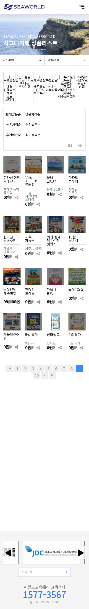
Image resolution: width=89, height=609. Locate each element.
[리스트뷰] (70, 145)
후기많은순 (13, 135)
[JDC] (49, 553)
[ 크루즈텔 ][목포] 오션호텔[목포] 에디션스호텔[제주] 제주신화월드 (67, 86)
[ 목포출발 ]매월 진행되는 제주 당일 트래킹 (10, 88)
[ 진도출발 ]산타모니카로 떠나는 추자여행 (25, 82)
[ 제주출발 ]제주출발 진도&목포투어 (40, 85)
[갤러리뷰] (80, 145)
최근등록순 (33, 135)
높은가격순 (13, 124)
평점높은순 (33, 124)
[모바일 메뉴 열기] (82, 7)
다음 (44, 375)
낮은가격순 (32, 114)
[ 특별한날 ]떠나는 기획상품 (52, 83)
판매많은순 (13, 114)
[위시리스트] (10, 197)
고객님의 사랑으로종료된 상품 (82, 82)
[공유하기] (16, 197)
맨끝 (52, 375)
